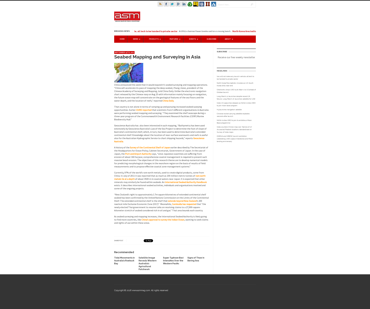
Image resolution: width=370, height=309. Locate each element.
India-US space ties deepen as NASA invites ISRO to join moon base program (236, 104)
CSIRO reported (143, 109)
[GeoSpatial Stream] (213, 4)
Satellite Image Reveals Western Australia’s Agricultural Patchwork (148, 263)
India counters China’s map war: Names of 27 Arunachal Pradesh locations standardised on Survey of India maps (234, 129)
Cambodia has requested (184, 204)
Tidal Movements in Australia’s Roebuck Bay (124, 261)
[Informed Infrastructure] (207, 4)
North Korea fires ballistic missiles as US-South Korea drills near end (235, 84)
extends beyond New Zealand (182, 200)
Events (191, 40)
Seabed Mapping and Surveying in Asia (157, 56)
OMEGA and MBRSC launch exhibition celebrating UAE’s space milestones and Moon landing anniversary (235, 138)
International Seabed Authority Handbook (186, 182)
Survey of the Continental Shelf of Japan (150, 147)
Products (152, 40)
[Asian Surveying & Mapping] (127, 20)
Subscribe (211, 39)
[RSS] (160, 4)
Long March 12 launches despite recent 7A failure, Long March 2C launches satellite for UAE (236, 97)
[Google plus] (178, 4)
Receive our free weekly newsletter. (236, 57)
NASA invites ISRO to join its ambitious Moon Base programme (234, 121)
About (226, 40)
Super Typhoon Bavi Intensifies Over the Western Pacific (173, 261)
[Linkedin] (184, 4)
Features (172, 40)
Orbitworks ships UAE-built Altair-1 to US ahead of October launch (236, 91)
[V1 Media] (190, 4)
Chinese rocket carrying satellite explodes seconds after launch (233, 115)
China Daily (168, 100)
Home (122, 39)
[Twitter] (172, 4)
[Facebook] (166, 4)
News (134, 40)
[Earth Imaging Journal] (195, 4)
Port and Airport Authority (138, 153)
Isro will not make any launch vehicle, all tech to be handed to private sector (235, 77)
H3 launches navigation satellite (229, 110)
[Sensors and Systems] (201, 4)
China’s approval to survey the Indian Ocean (162, 219)
